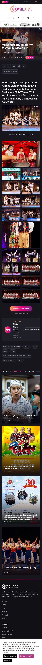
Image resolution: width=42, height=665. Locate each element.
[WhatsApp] (14, 66)
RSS (3, 638)
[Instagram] (13, 18)
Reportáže (5, 615)
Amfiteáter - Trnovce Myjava (11, 346)
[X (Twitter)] (23, 18)
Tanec (20, 360)
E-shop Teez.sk (7, 634)
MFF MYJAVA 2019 (9, 360)
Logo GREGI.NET (7, 631)
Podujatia (5, 611)
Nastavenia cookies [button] (10, 656)
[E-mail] (24, 66)
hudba (5, 351)
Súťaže (4, 618)
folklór (35, 346)
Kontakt (4, 627)
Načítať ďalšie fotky (21, 308)
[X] (9, 66)
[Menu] (33, 17)
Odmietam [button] (7, 660)
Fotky (3, 608)
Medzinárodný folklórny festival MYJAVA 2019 (16, 355)
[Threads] (28, 18)
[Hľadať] (8, 18)
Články (4, 604)
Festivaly (26, 346)
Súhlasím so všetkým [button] (26, 656)
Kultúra (13, 351)
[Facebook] (18, 18)
